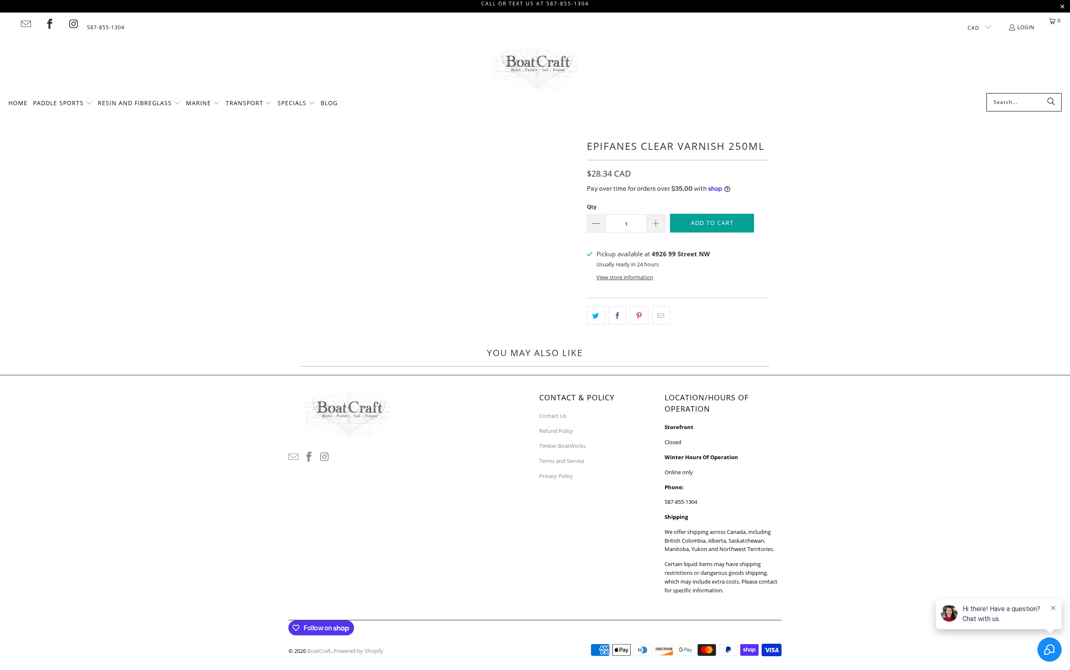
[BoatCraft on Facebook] (50, 24)
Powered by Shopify (358, 651)
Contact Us (552, 416)
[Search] (1051, 102)
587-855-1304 (106, 27)
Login (1025, 27)
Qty (591, 206)
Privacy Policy (556, 476)
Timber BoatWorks (562, 446)
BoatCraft (319, 651)
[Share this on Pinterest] (639, 315)
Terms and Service (561, 461)
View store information (624, 277)
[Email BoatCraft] (26, 24)
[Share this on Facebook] (618, 315)
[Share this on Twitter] (596, 315)
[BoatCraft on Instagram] (74, 24)
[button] (62, 103)
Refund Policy (556, 431)
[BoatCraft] (535, 69)
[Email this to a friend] (661, 315)
